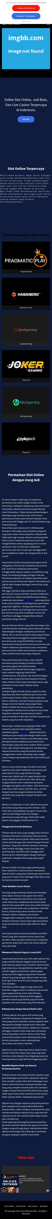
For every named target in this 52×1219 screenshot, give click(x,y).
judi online (29, 600)
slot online (24, 732)
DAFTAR (26, 119)
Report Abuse (26, 21)
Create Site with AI (26, 8)
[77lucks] (26, 68)
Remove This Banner (26, 16)
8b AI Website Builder (37, 2)
